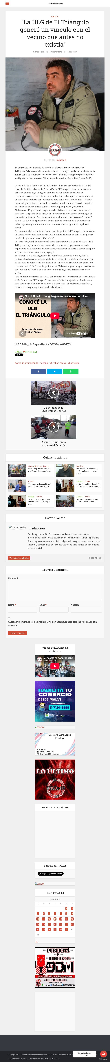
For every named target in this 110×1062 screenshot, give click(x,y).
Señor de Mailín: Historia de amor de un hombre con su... (88, 485)
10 (38, 919)
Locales (55, 16)
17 (38, 924)
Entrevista (74, 362)
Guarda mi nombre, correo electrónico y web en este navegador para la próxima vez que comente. (52, 623)
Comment (13, 578)
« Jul (36, 941)
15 (66, 919)
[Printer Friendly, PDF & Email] (26, 352)
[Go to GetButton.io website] (103, 1059)
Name (12, 604)
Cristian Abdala (58, 362)
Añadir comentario (54, 52)
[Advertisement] (55, 1011)
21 (61, 924)
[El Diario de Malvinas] (55, 3)
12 (49, 919)
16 (72, 919)
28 (61, 929)
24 (38, 929)
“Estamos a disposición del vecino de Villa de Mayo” (39, 485)
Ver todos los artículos (19, 558)
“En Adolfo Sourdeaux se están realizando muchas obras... (87, 471)
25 (44, 929)
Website (75, 604)
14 (61, 919)
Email (43, 604)
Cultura (79, 481)
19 (49, 924)
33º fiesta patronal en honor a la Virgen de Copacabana (39, 470)
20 (55, 924)
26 (49, 929)
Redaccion (72, 52)
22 (66, 924)
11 (44, 919)
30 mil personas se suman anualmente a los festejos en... (39, 501)
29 (66, 929)
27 (55, 929)
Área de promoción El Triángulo (32, 362)
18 (44, 924)
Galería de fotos (35, 466)
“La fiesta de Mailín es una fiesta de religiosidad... (87, 500)
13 (55, 919)
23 (72, 924)
